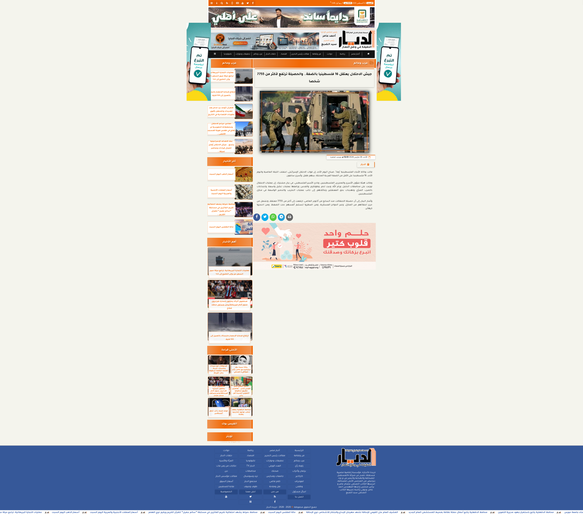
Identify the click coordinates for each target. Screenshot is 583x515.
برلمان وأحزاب (299, 471)
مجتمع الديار (250, 481)
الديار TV (250, 466)
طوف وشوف (250, 487)
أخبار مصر (355, 54)
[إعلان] (199, 62)
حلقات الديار (271, 54)
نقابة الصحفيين (226, 487)
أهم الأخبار (229, 242)
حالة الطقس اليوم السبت (325, 512)
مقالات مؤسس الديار (226, 476)
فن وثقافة (316, 54)
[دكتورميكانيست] (264, 41)
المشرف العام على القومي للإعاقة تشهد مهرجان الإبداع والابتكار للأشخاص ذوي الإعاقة (395, 512)
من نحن (275, 492)
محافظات (250, 471)
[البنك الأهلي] (291, 17)
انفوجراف (299, 481)
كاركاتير (299, 476)
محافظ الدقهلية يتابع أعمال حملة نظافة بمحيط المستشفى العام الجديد (491, 512)
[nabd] (232, 3)
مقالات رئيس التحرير (300, 54)
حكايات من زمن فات (226, 466)
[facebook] (253, 3)
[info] (216, 3)
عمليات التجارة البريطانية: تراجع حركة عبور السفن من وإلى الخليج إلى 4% (47, 512)
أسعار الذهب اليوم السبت (109, 512)
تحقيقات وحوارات (242, 54)
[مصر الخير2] (314, 246)
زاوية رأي (299, 466)
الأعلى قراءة (229, 350)
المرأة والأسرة (226, 461)
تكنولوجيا (228, 54)
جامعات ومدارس (274, 476)
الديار (363, 164)
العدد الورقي (275, 466)
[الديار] (389, 62)
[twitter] (247, 3)
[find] (222, 3)
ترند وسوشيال (250, 476)
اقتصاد (284, 54)
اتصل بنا (299, 497)
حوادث (329, 54)
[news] (237, 3)
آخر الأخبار (229, 161)
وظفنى (299, 487)
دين (226, 471)
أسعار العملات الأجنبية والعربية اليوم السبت (157, 512)
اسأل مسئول (299, 492)
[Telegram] (281, 217)
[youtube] (242, 3)
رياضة (342, 54)
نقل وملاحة (274, 487)
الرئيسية (299, 450)
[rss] (227, 3)
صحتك (274, 471)
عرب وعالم (257, 54)
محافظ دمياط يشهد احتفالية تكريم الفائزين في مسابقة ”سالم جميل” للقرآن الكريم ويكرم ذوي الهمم (246, 512)
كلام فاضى (274, 481)
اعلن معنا (250, 492)
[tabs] (211, 3)
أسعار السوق (226, 481)
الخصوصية (226, 492)
